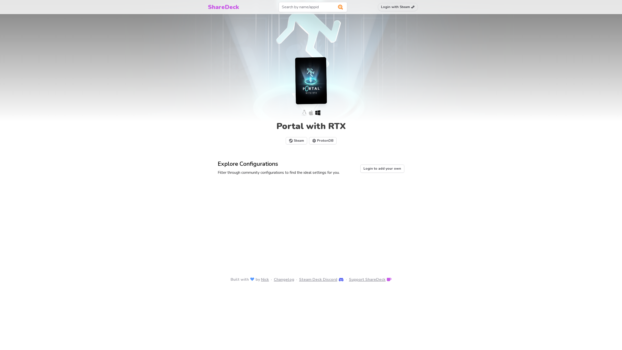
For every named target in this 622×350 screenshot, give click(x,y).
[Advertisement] (311, 219)
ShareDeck (223, 7)
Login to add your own (382, 168)
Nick (265, 279)
